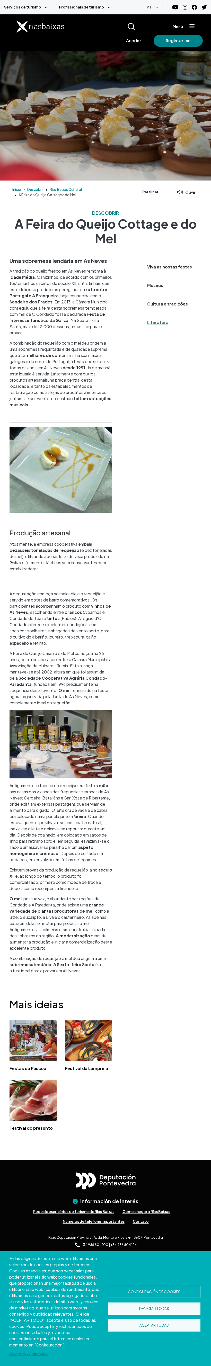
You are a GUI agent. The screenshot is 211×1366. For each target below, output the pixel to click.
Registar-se (178, 40)
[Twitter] (204, 7)
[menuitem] (27, 7)
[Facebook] (194, 7)
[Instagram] (185, 7)
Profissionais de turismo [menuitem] (81, 7)
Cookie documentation (28, 1353)
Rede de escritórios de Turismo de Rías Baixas (73, 1211)
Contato (141, 1221)
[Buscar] (137, 26)
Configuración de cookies (154, 1292)
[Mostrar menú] (192, 26)
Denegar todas (154, 1308)
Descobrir (35, 189)
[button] (171, 267)
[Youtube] (175, 7)
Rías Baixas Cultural (66, 189)
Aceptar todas (154, 1325)
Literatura (158, 322)
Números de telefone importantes (94, 1221)
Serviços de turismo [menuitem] (22, 7)
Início (16, 189)
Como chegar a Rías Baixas (146, 1211)
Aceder (133, 40)
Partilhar (150, 192)
